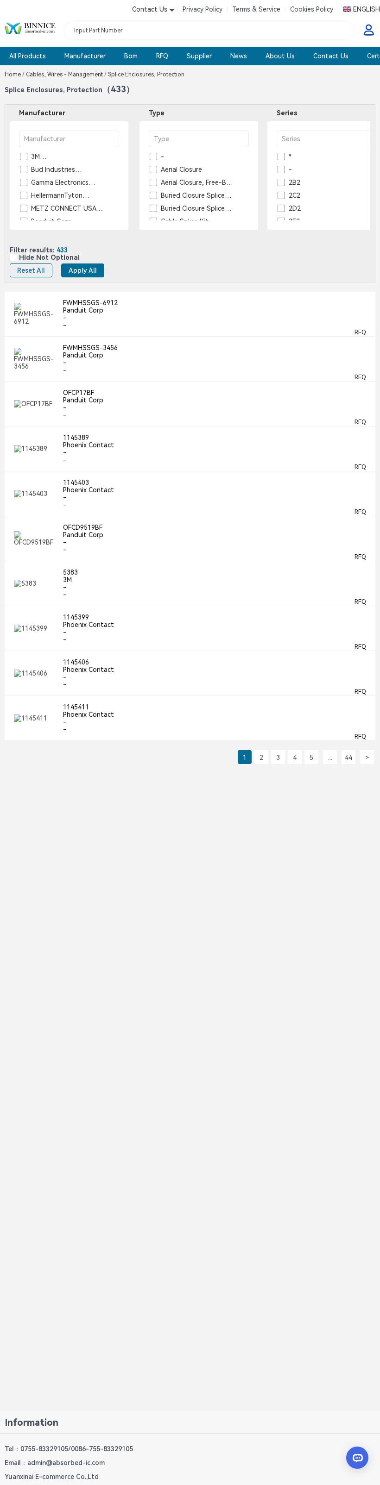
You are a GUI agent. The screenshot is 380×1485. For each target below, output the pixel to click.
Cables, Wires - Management (66, 74)
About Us (280, 56)
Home (15, 74)
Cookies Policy (311, 9)
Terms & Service (256, 9)
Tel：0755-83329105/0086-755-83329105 (69, 1449)
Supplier (199, 56)
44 (348, 757)
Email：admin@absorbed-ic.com (55, 1462)
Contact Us (330, 56)
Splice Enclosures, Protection (145, 74)
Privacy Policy (202, 9)
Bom (131, 56)
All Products (27, 56)
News (238, 56)
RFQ (162, 56)
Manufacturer (85, 56)
